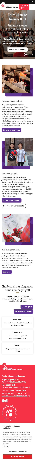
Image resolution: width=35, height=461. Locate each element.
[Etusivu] (9, 6)
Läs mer (5, 446)
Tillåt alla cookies (17, 457)
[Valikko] (32, 7)
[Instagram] (6, 400)
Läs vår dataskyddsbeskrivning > (16, 396)
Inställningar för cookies (17, 451)
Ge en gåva (23, 7)
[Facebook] (3, 400)
